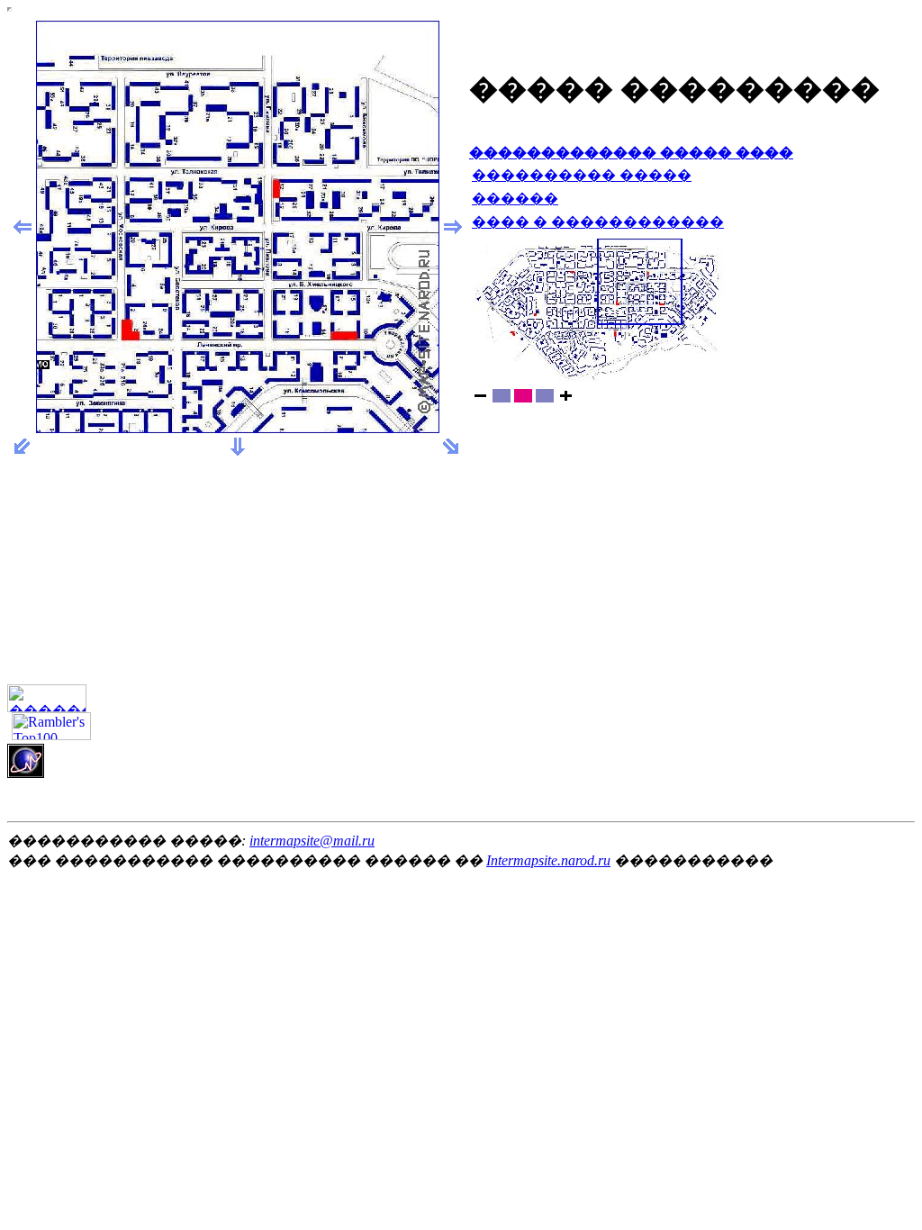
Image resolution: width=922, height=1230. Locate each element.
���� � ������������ (598, 222)
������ (515, 198)
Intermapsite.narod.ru (548, 860)
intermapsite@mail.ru (312, 840)
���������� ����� (582, 175)
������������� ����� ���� (631, 152)
